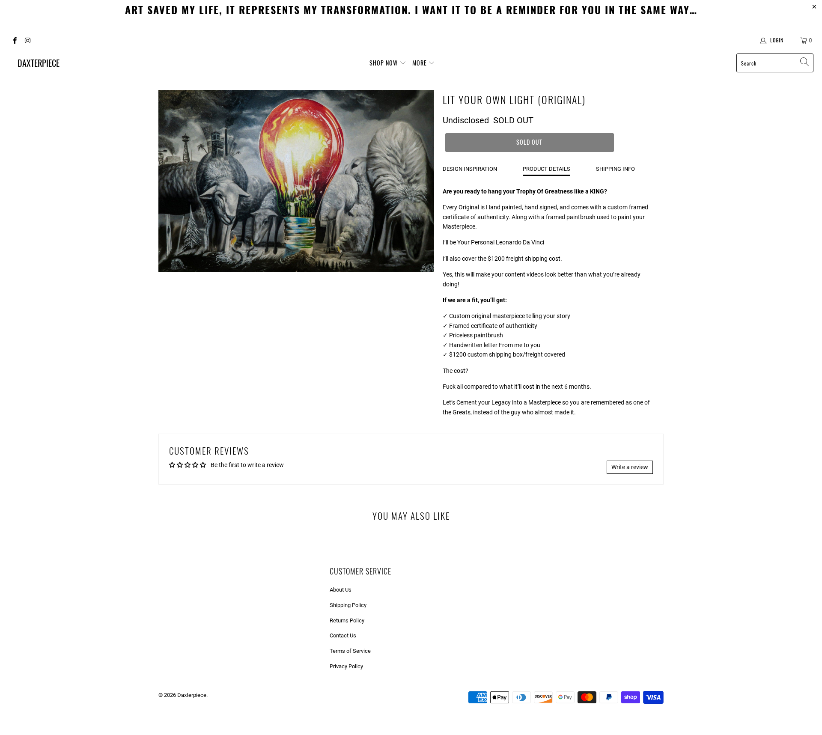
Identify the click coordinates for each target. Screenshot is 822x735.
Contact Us (343, 635)
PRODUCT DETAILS (546, 169)
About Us (340, 589)
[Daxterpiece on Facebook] (14, 40)
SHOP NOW (384, 62)
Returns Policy (347, 620)
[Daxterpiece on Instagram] (27, 40)
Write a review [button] (629, 467)
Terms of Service (350, 651)
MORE (420, 62)
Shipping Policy (348, 605)
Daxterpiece (191, 695)
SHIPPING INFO (615, 169)
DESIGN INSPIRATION (470, 169)
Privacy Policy (346, 666)
